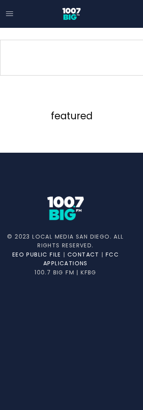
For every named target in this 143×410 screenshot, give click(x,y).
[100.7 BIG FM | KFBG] (71, 14)
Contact (83, 254)
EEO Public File (36, 254)
